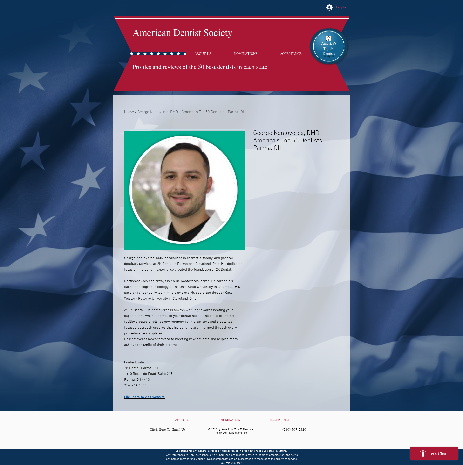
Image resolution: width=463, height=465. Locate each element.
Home (129, 112)
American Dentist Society (182, 32)
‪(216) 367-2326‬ (294, 429)
